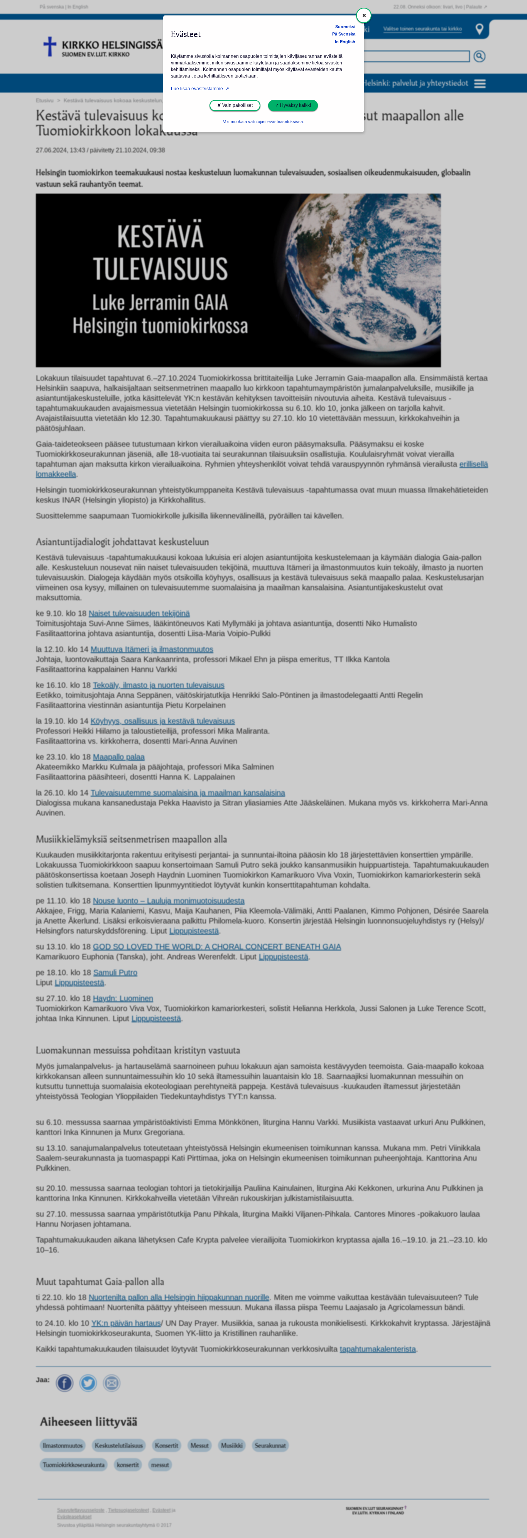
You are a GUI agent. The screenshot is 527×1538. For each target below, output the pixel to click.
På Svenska (343, 34)
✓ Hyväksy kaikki (293, 105)
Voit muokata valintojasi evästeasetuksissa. (263, 121)
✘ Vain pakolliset (235, 105)
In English (345, 41)
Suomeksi (345, 26)
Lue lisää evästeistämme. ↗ (200, 88)
